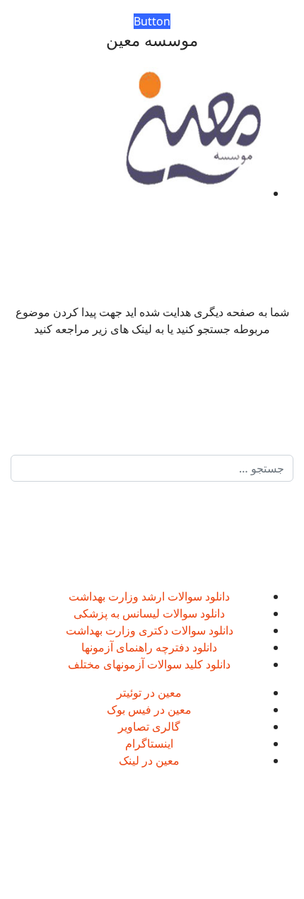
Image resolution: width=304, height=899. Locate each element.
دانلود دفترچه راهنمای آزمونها (149, 647)
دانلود (216, 596)
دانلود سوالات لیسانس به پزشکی (149, 613)
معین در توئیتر (149, 692)
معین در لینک (149, 760)
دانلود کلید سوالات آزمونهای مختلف (149, 664)
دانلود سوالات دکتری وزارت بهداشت (149, 630)
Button (152, 21)
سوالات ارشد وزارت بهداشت (135, 596)
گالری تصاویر (149, 726)
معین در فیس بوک (149, 709)
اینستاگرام (149, 743)
